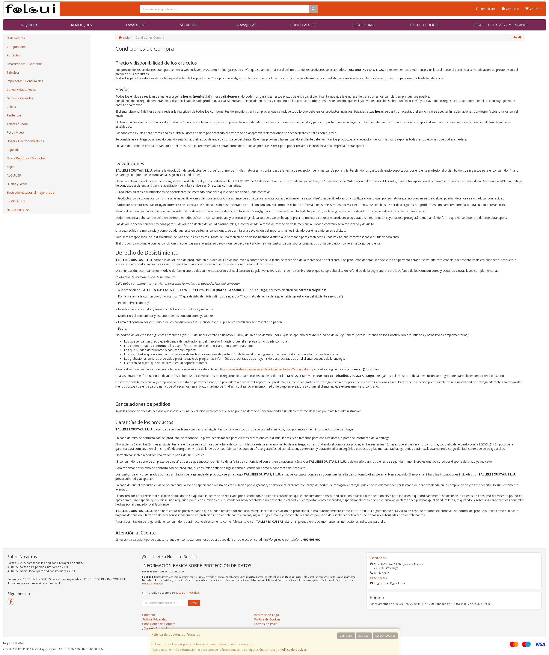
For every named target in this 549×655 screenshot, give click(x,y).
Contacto (512, 9)
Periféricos (14, 115)
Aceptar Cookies (385, 635)
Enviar (194, 603)
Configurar (346, 635)
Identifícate (487, 9)
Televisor (13, 72)
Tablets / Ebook (18, 124)
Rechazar (364, 635)
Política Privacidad (154, 619)
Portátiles (13, 55)
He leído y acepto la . (173, 593)
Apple (10, 167)
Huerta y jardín (17, 184)
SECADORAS (189, 25)
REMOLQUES (81, 25)
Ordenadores (16, 38)
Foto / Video (15, 132)
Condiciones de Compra (158, 624)
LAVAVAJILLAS (245, 25)
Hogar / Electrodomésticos (25, 141)
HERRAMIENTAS (18, 210)
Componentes (16, 47)
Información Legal (266, 615)
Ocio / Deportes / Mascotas (26, 158)
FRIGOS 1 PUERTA (424, 25)
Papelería (13, 150)
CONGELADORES (303, 25)
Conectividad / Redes (21, 90)
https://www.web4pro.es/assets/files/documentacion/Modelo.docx (265, 369)
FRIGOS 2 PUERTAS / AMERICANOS (500, 25)
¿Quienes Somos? (154, 628)
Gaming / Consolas (20, 98)
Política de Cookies (293, 649)
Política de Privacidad (152, 583)
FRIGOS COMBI (364, 25)
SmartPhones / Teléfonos (24, 64)
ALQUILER (29, 25)
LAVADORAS (136, 25)
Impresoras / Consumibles (25, 81)
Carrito (534, 9)
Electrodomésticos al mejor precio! (31, 192)
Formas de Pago (265, 624)
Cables (11, 107)
